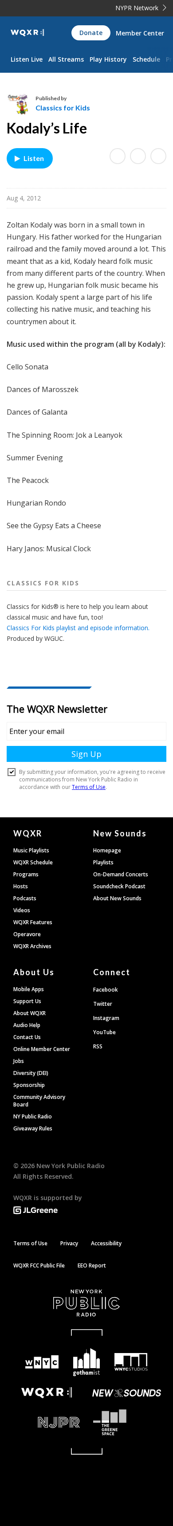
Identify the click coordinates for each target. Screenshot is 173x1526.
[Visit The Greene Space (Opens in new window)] (126, 1422)
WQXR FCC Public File (39, 1265)
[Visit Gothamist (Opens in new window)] (86, 1362)
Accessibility (106, 1243)
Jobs (18, 1061)
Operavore (27, 934)
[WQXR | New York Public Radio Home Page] (27, 32)
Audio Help (26, 1025)
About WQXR (29, 1013)
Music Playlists (31, 850)
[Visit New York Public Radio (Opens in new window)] (86, 1303)
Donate (90, 32)
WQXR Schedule (33, 862)
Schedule (146, 59)
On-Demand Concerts (120, 874)
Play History (108, 59)
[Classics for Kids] (21, 103)
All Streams (66, 59)
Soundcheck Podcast (119, 886)
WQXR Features (32, 922)
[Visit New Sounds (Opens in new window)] (126, 1393)
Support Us (27, 1001)
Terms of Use (30, 1243)
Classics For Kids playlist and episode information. (78, 628)
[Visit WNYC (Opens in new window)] (42, 1362)
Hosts (20, 886)
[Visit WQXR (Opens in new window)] (46, 1392)
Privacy (69, 1243)
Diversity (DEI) (30, 1073)
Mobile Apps (28, 989)
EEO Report (92, 1265)
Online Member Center (41, 1049)
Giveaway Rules (32, 1128)
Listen (34, 158)
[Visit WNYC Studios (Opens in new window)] (131, 1362)
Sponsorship (29, 1085)
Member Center (140, 33)
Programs (26, 874)
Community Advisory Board (39, 1100)
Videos (21, 910)
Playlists (103, 862)
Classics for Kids (62, 107)
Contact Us (27, 1037)
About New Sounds (117, 898)
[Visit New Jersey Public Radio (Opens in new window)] (46, 1422)
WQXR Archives (32, 946)
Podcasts (24, 898)
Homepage (107, 850)
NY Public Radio (32, 1116)
